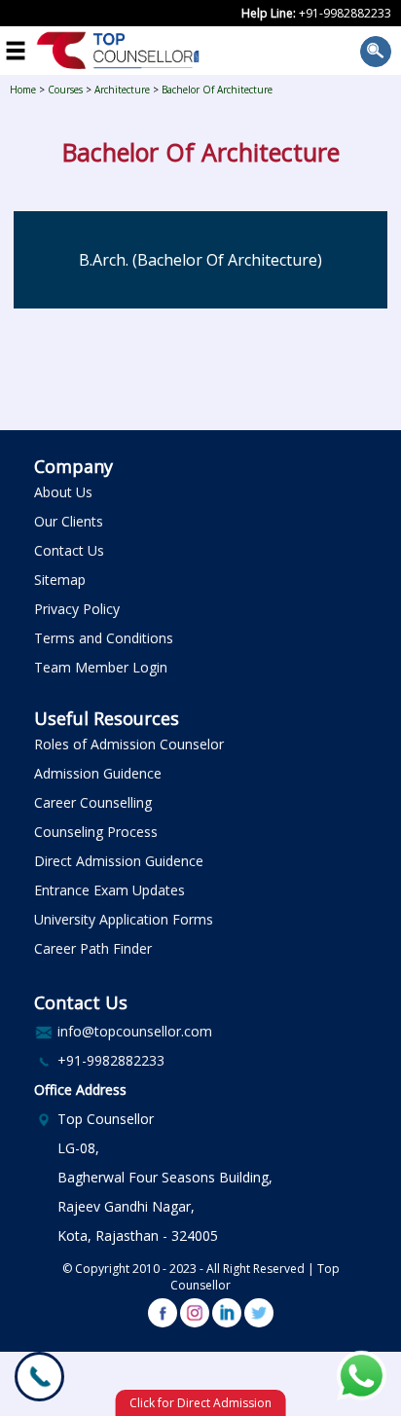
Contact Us (69, 550)
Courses (65, 89)
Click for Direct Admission (200, 1403)
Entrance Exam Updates (109, 890)
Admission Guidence (98, 773)
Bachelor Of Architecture (217, 89)
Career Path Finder (93, 948)
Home (23, 89)
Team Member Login (100, 667)
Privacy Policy (77, 608)
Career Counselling (93, 802)
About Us (63, 492)
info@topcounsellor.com (134, 1031)
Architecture (122, 89)
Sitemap (60, 579)
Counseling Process (96, 831)
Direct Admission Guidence (118, 861)
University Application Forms (123, 919)
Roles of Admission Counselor (129, 744)
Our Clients (68, 521)
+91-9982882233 (345, 13)
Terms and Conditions (103, 638)
